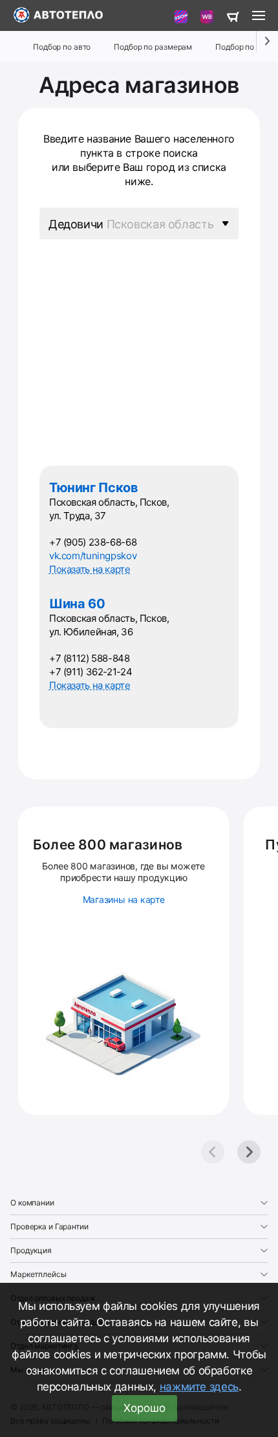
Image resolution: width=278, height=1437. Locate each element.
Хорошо (144, 1408)
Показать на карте (90, 569)
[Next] (249, 1152)
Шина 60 (77, 603)
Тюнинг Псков (93, 487)
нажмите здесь (199, 1386)
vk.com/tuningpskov (92, 556)
